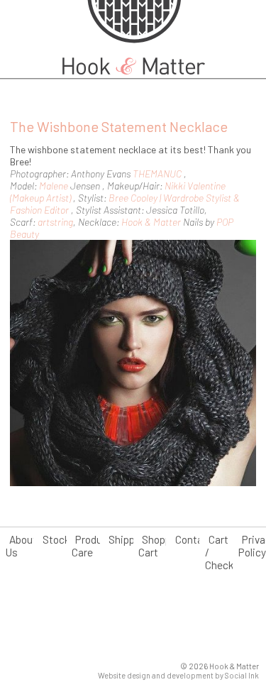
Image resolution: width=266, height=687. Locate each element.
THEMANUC (157, 173)
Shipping (129, 539)
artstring (55, 222)
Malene (53, 186)
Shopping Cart (161, 546)
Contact (194, 539)
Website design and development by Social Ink (178, 675)
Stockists (65, 539)
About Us (21, 546)
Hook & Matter (151, 222)
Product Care (92, 546)
